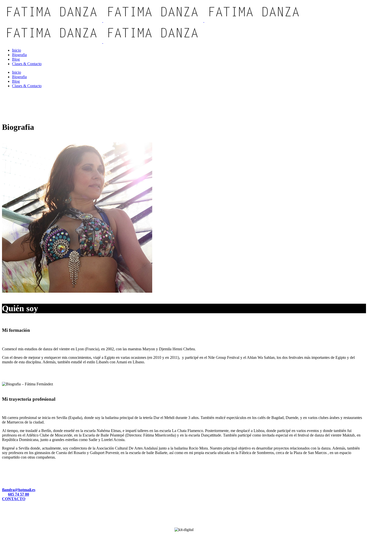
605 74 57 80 (18, 494)
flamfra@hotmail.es (18, 490)
